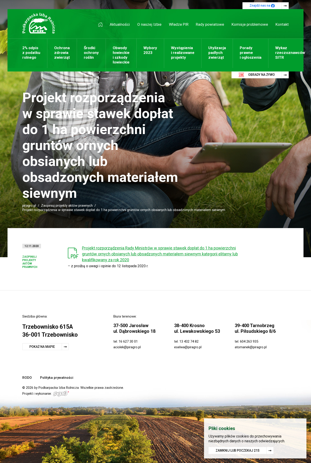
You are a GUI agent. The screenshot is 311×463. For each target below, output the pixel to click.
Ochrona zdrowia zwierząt (62, 53)
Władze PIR (179, 24)
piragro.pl (29, 206)
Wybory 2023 (150, 50)
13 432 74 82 (189, 341)
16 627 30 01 (128, 341)
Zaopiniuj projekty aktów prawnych (67, 206)
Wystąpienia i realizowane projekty (182, 53)
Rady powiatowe (210, 24)
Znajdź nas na (260, 5)
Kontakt (282, 24)
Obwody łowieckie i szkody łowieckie (121, 55)
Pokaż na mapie (42, 347)
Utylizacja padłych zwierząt (217, 53)
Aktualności (120, 24)
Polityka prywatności (56, 378)
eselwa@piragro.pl (187, 347)
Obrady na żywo (261, 74)
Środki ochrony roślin (91, 53)
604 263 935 (249, 341)
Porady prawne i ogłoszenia (250, 53)
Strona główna (102, 24)
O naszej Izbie (149, 24)
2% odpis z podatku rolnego (31, 53)
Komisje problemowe (250, 24)
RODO (27, 378)
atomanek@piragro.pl (251, 347)
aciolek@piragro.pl (127, 347)
